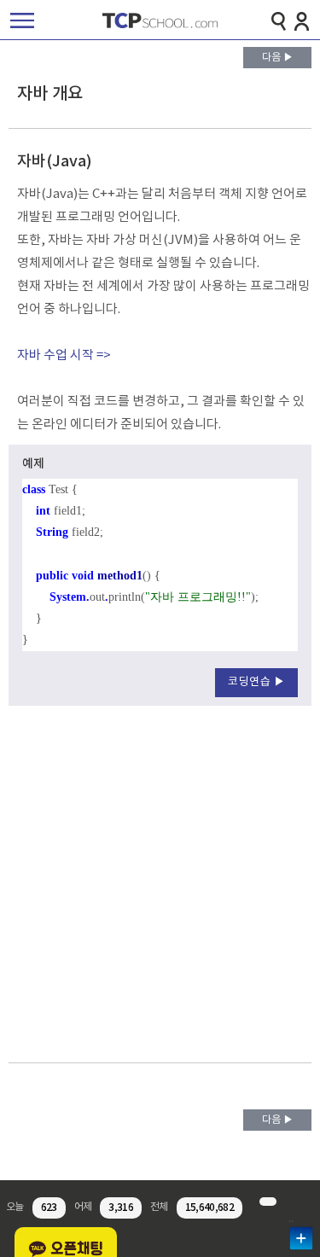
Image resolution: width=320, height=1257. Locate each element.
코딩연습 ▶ (256, 682)
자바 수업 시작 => (64, 355)
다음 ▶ (278, 57)
